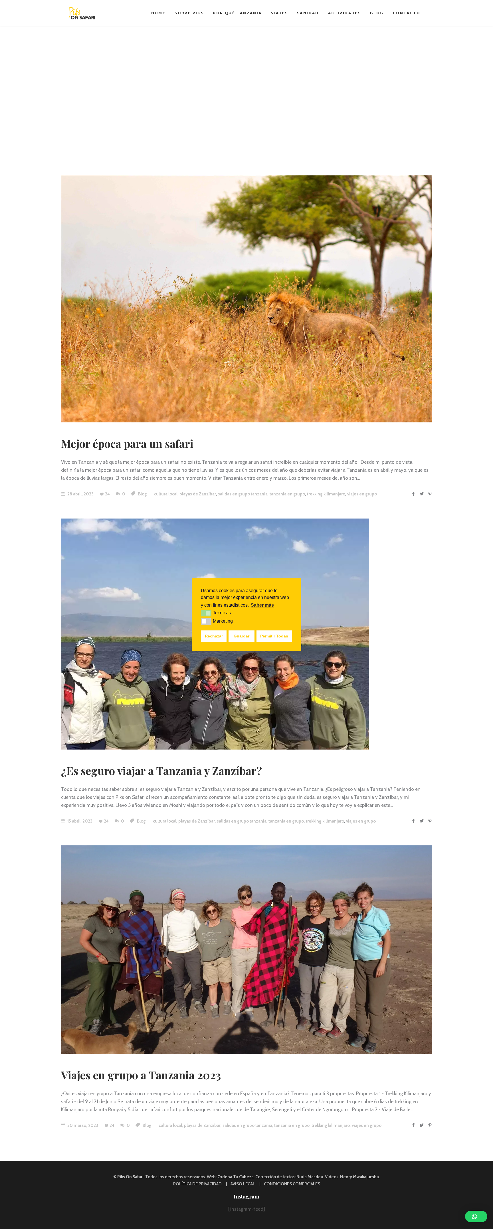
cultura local (165, 494)
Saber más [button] (262, 605)
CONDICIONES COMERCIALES (292, 1184)
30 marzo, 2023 (82, 1125)
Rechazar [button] (214, 636)
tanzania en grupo (287, 494)
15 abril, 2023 (79, 821)
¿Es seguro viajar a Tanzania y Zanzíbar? (161, 770)
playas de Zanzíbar (197, 494)
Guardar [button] (241, 636)
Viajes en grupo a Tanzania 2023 (141, 1075)
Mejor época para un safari (127, 443)
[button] (476, 1216)
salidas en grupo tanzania (243, 494)
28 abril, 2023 (80, 494)
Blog (142, 494)
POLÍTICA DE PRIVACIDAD (197, 1184)
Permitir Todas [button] (274, 636)
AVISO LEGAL (243, 1184)
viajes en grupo (362, 494)
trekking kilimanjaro (326, 494)
